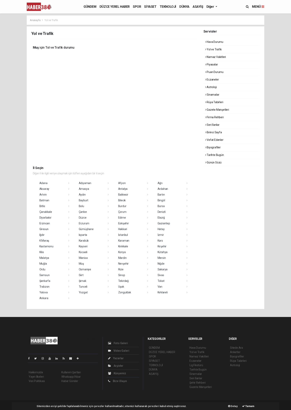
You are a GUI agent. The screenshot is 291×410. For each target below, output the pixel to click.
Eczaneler (212, 79)
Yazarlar (118, 358)
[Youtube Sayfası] (51, 358)
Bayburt (83, 200)
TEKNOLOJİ (168, 7)
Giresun (44, 229)
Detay (234, 406)
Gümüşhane (86, 229)
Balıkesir (123, 194)
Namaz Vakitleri (216, 57)
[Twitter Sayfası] (37, 358)
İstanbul (123, 234)
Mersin (162, 257)
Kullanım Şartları (71, 372)
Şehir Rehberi (197, 382)
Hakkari (122, 229)
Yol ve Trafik (214, 49)
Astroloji (211, 87)
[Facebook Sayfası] (30, 358)
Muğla (43, 263)
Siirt (81, 275)
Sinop (121, 275)
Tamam (249, 406)
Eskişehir (123, 223)
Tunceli (83, 286)
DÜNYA (184, 7)
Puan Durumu (214, 72)
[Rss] (65, 358)
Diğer (210, 7)
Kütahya (163, 252)
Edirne (122, 217)
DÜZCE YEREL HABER (115, 7)
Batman (44, 200)
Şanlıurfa (44, 280)
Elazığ (161, 217)
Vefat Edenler (214, 139)
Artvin (43, 194)
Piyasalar (212, 64)
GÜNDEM (90, 7)
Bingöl (161, 200)
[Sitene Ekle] (79, 358)
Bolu (81, 206)
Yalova (43, 292)
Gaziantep (164, 223)
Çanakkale (45, 211)
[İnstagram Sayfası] (44, 358)
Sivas (161, 275)
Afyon (122, 183)
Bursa (161, 206)
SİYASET (150, 7)
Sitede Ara (236, 347)
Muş (81, 263)
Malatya (44, 257)
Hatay (161, 229)
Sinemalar (195, 373)
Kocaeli (83, 252)
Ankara (43, 298)
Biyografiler (213, 147)
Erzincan (44, 223)
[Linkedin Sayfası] (58, 358)
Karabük (84, 240)
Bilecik (122, 200)
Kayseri (83, 246)
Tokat (161, 280)
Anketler (235, 352)
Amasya (84, 188)
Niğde (161, 263)
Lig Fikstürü (196, 365)
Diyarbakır (45, 217)
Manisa (83, 257)
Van (160, 286)
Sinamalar (212, 94)
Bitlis (42, 206)
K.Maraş (44, 240)
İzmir (161, 234)
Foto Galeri (120, 343)
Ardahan (163, 188)
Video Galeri (121, 350)
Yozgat (83, 292)
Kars (160, 240)
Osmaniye (85, 269)
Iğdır (42, 234)
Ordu (42, 269)
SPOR (137, 7)
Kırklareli (163, 292)
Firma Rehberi (214, 117)
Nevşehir (123, 263)
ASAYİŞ (198, 7)
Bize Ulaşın (119, 381)
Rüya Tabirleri (214, 102)
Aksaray (44, 188)
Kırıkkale (123, 246)
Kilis (41, 252)
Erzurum (84, 223)
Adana (43, 183)
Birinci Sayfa (214, 132)
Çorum (122, 211)
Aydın (82, 194)
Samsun (44, 275)
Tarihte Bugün (215, 155)
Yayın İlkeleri (36, 376)
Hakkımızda (36, 372)
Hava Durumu (214, 41)
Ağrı (160, 183)
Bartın (161, 194)
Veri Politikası (37, 381)
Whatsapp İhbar (71, 376)
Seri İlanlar (213, 124)
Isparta (83, 234)
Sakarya (163, 269)
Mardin (122, 257)
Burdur (122, 206)
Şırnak (82, 280)
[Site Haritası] (72, 358)
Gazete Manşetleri (217, 109)
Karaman (123, 240)
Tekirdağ (123, 280)
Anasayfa (35, 20)
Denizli (162, 211)
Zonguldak (124, 292)
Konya (122, 252)
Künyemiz (119, 373)
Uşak (121, 286)
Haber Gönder (69, 381)
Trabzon (44, 286)
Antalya (123, 188)
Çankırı (83, 211)
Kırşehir (162, 246)
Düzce (83, 217)
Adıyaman (85, 183)
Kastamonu (46, 246)
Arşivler (118, 365)
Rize (121, 269)
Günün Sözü (214, 162)
